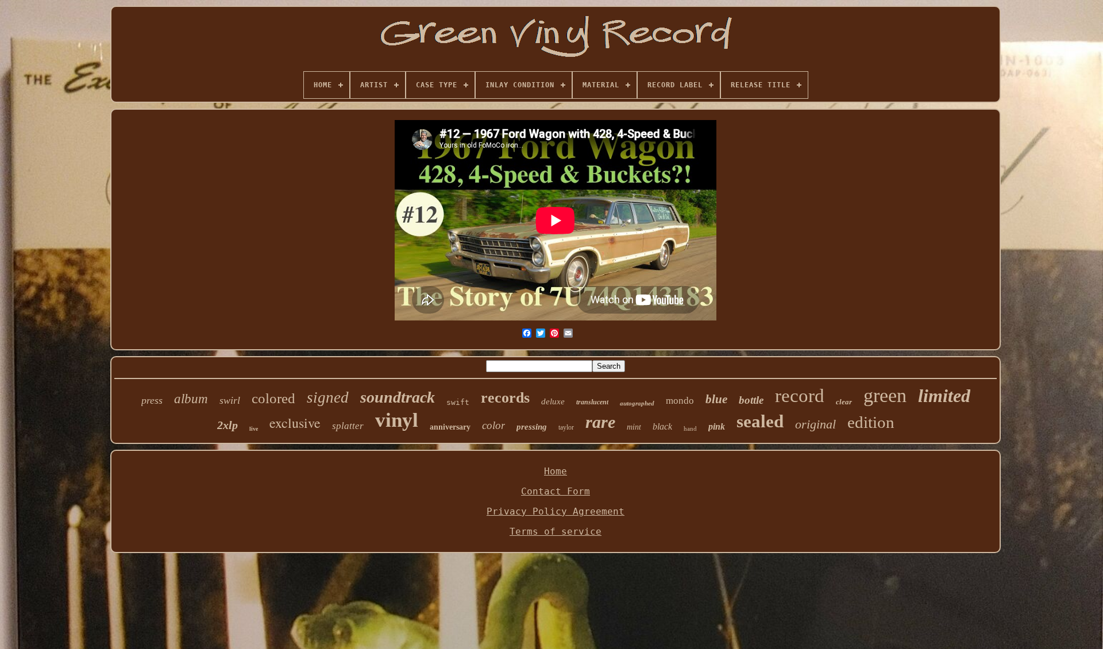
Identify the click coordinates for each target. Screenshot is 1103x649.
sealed (760, 421)
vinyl (396, 420)
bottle (751, 400)
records (505, 397)
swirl (229, 400)
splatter (348, 425)
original (815, 424)
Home (555, 471)
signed (328, 397)
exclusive (295, 423)
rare (600, 421)
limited (944, 395)
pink (716, 426)
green (885, 395)
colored (273, 398)
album (191, 399)
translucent (592, 402)
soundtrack (397, 397)
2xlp (227, 425)
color (493, 425)
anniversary (450, 427)
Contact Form (555, 491)
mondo (680, 400)
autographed (637, 403)
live (253, 429)
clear (844, 401)
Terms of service (555, 531)
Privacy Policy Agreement (555, 511)
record (799, 395)
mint (634, 427)
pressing (531, 426)
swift (457, 402)
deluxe (553, 401)
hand (690, 428)
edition (870, 422)
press (152, 400)
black (662, 426)
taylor (566, 427)
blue (716, 399)
